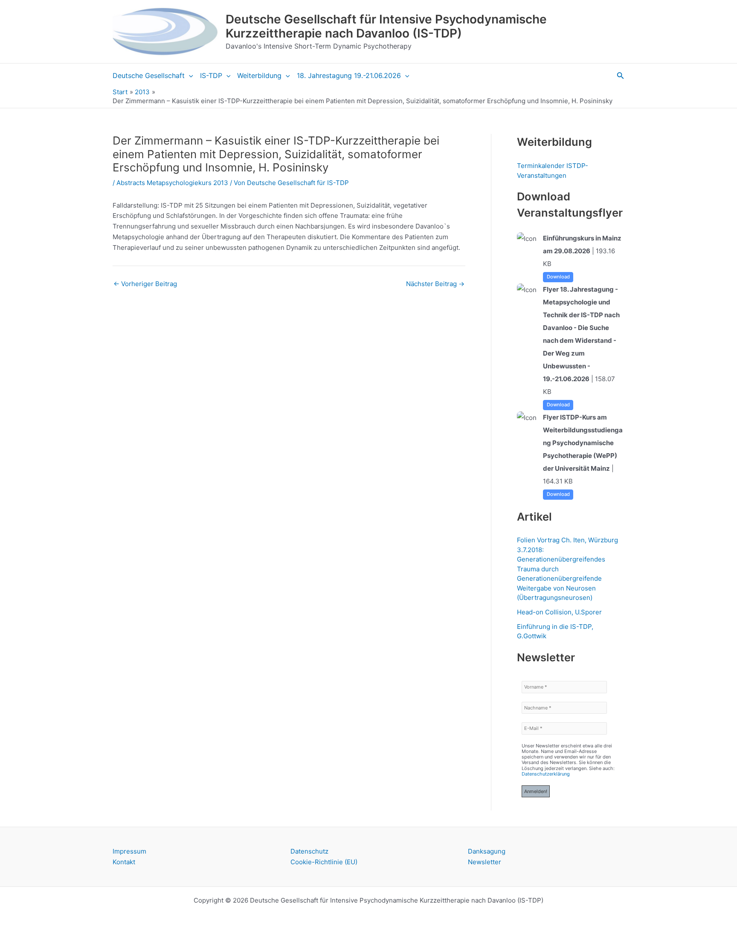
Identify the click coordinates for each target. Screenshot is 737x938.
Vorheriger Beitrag (145, 284)
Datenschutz (309, 851)
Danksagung (486, 851)
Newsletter (484, 862)
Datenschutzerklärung (546, 774)
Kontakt (124, 862)
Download (558, 277)
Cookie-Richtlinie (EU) (323, 862)
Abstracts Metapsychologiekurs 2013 (172, 183)
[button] (189, 75)
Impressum (129, 851)
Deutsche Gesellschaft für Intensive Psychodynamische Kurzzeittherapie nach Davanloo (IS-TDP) (386, 26)
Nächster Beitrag (435, 284)
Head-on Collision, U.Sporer (559, 612)
